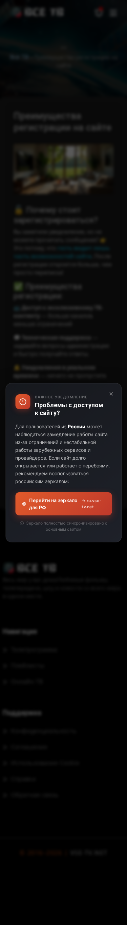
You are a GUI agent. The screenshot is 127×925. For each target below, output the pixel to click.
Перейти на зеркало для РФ (65, 503)
